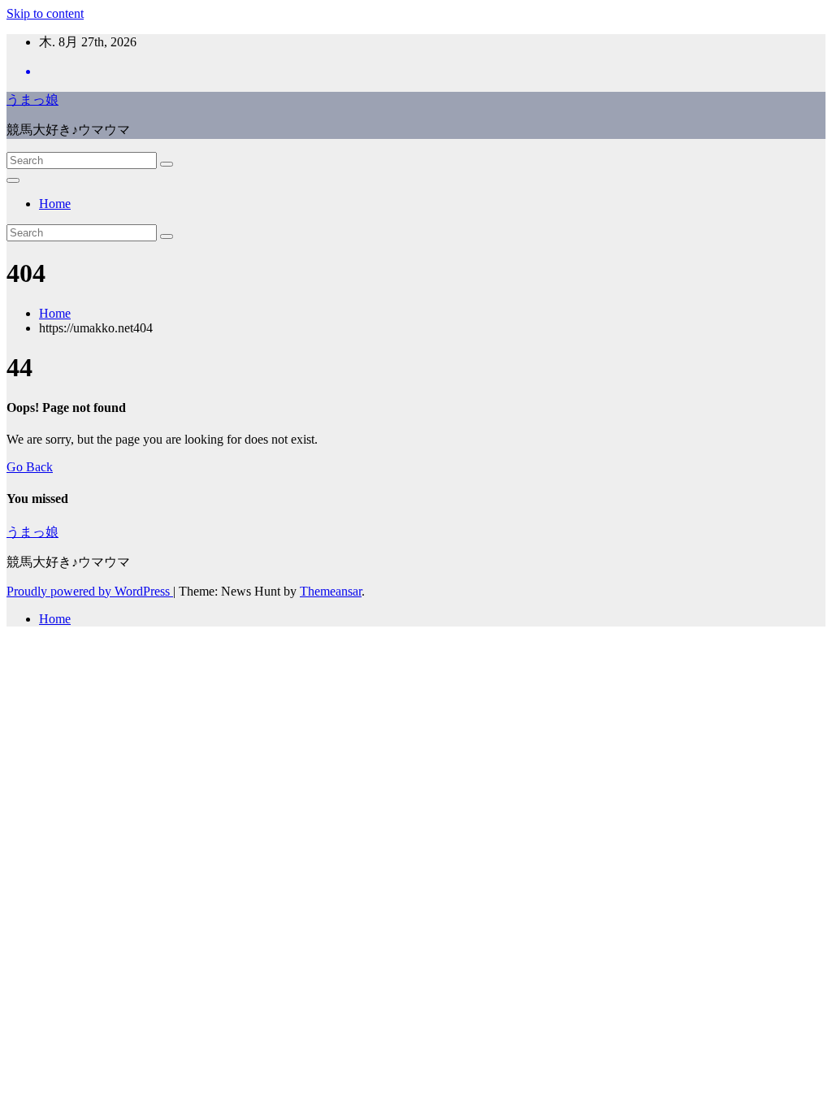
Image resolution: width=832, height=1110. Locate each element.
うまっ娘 (32, 99)
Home (55, 203)
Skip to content (45, 13)
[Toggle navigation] (13, 180)
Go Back (29, 467)
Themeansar (331, 591)
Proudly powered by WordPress (89, 591)
